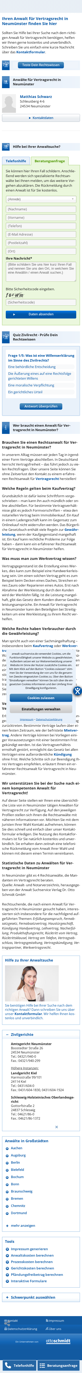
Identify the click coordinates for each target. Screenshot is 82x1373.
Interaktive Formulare (29, 1281)
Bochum (17, 1177)
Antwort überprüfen (41, 406)
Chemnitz (18, 1206)
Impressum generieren (29, 1249)
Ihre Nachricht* (19, 258)
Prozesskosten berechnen (32, 1261)
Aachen (16, 1148)
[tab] (16, 161)
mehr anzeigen (23, 1225)
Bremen (17, 1199)
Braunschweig (21, 1191)
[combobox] (41, 199)
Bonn (15, 1184)
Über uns (55, 1329)
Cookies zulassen (41, 698)
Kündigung (63, 754)
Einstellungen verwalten (41, 709)
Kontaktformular (30, 52)
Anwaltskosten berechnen (32, 1255)
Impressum (26, 719)
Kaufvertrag (43, 645)
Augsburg (18, 1155)
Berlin (15, 1162)
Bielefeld (17, 1170)
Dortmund (19, 1213)
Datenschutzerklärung (49, 719)
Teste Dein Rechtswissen (41, 65)
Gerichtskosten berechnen (32, 1268)
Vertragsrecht (47, 478)
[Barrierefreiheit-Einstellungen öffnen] (77, 690)
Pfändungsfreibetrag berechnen (37, 1274)
